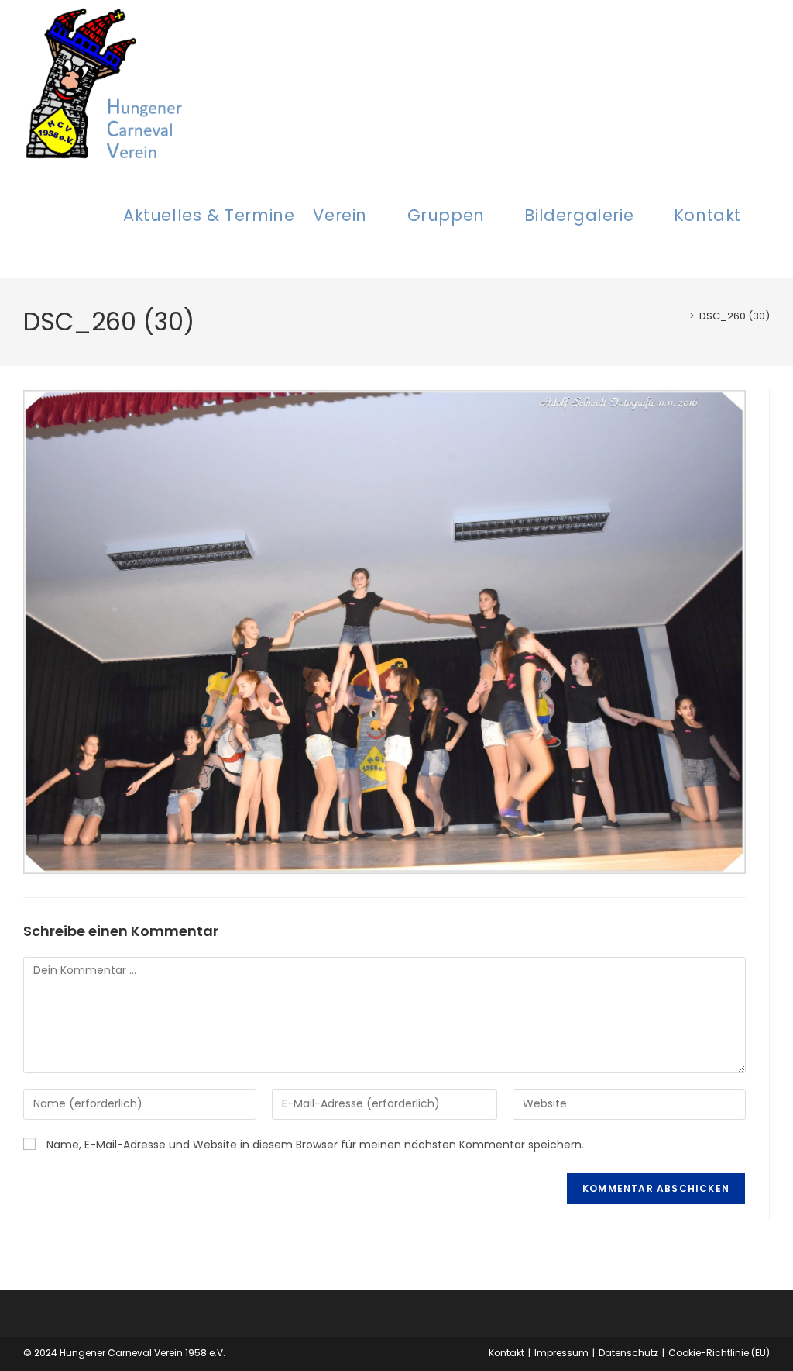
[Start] (681, 316)
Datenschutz (628, 1352)
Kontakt (506, 1352)
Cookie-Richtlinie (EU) (719, 1352)
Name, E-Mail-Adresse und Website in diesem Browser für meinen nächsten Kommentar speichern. (315, 1144)
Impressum (561, 1352)
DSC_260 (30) (734, 316)
